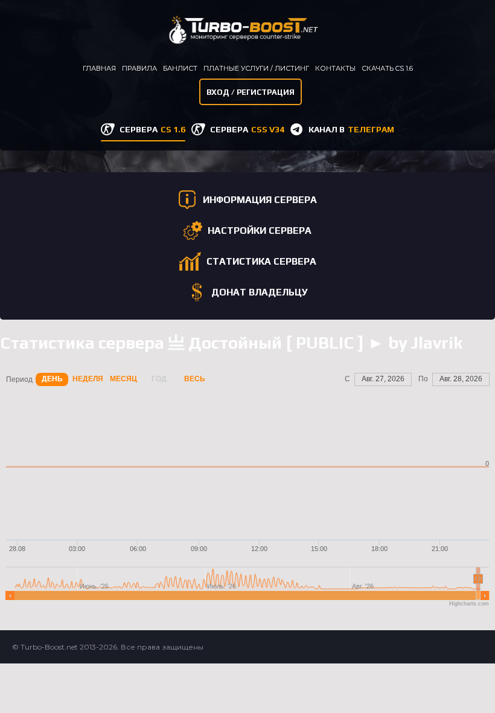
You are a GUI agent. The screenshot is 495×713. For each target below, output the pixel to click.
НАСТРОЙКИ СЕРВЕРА (259, 230)
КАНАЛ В (351, 129)
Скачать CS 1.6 (387, 68)
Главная (99, 68)
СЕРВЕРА (152, 129)
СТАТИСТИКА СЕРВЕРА (261, 261)
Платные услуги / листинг (256, 68)
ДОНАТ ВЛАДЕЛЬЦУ (259, 292)
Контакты (335, 68)
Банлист (180, 68)
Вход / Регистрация (250, 92)
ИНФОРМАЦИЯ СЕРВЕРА (260, 199)
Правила (139, 68)
